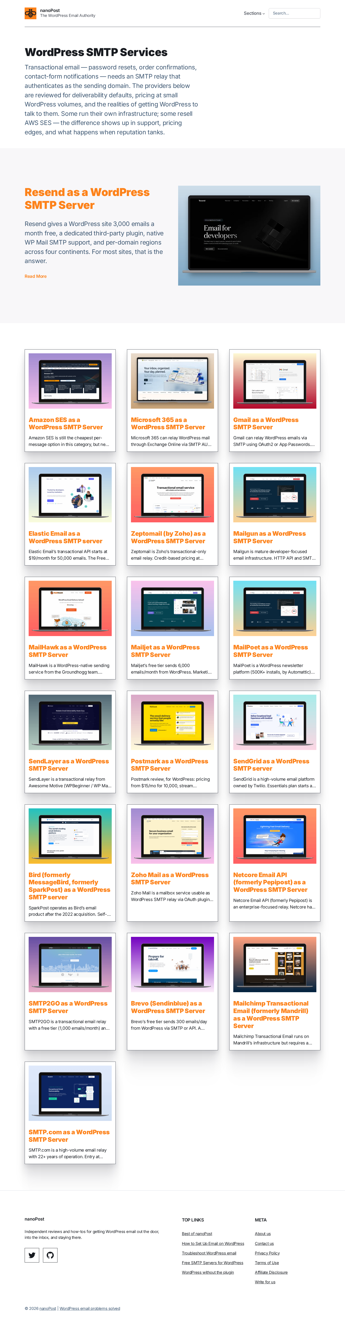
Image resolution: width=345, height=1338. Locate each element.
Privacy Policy (267, 1253)
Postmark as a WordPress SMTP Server (169, 765)
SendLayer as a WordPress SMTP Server (69, 765)
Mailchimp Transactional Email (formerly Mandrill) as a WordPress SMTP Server (271, 1014)
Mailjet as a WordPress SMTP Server (165, 651)
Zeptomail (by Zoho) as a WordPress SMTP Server (168, 537)
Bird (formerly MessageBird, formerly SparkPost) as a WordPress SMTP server (70, 886)
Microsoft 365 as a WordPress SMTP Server (168, 423)
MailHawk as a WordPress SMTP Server (68, 651)
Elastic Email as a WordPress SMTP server (65, 537)
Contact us (264, 1243)
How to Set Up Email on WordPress (213, 1243)
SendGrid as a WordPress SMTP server (271, 765)
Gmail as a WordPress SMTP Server (266, 423)
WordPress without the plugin (208, 1272)
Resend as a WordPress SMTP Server (87, 199)
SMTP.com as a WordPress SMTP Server (69, 1135)
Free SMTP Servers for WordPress (212, 1262)
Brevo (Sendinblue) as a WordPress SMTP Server (168, 1007)
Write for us (265, 1282)
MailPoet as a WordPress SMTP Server (270, 651)
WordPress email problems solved (90, 1308)
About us (263, 1233)
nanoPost (50, 10)
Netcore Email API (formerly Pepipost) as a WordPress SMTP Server (270, 882)
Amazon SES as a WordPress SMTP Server (66, 423)
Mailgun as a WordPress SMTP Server (269, 537)
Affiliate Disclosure (271, 1272)
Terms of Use (267, 1262)
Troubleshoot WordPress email (209, 1253)
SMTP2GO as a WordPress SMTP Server (68, 1007)
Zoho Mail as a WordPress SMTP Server (170, 878)
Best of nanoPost (197, 1233)
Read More (35, 276)
